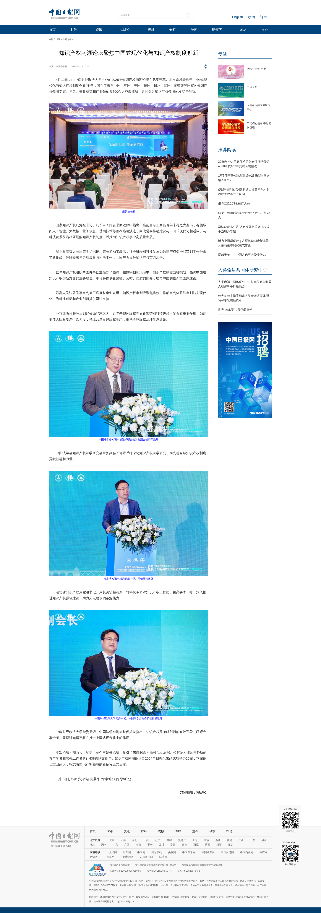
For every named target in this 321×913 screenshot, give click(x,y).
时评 (110, 831)
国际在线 (156, 852)
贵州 (173, 844)
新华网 (127, 852)
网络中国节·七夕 (256, 68)
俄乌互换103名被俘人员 (234, 203)
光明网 (94, 856)
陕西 (207, 844)
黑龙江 (182, 840)
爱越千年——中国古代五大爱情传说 (242, 254)
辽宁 (157, 840)
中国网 (141, 852)
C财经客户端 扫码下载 (290, 820)
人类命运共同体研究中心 (242, 269)
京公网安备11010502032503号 (125, 871)
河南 (264, 840)
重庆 (150, 844)
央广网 (263, 852)
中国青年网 (188, 852)
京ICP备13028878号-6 (188, 871)
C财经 (124, 30)
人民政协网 (146, 856)
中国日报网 (54, 39)
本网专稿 (67, 39)
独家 (212, 831)
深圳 (230, 844)
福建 (229, 840)
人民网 (113, 852)
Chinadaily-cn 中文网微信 (290, 853)
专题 (222, 53)
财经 (144, 831)
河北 (134, 840)
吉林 (169, 840)
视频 (151, 30)
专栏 (172, 30)
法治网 (163, 856)
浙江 (218, 840)
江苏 (206, 840)
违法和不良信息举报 (120, 865)
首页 (52, 30)
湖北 (92, 844)
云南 (184, 844)
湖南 (103, 844)
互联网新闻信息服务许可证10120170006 (155, 865)
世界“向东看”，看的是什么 (235, 309)
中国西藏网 (246, 852)
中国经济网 (208, 852)
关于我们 (55, 846)
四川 (161, 844)
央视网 (172, 852)
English (237, 17)
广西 (126, 844)
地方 (243, 30)
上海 (194, 840)
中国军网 (109, 856)
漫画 (194, 30)
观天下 (217, 30)
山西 (146, 840)
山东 (252, 840)
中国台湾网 (227, 852)
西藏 (196, 844)
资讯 (98, 30)
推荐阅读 (227, 149)
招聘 (229, 831)
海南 (138, 844)
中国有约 (252, 86)
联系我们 (67, 846)
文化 (265, 30)
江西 (241, 840)
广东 (115, 844)
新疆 (219, 844)
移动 (251, 17)
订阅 (263, 17)
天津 (123, 840)
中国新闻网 (127, 856)
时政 (73, 30)
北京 (111, 840)
